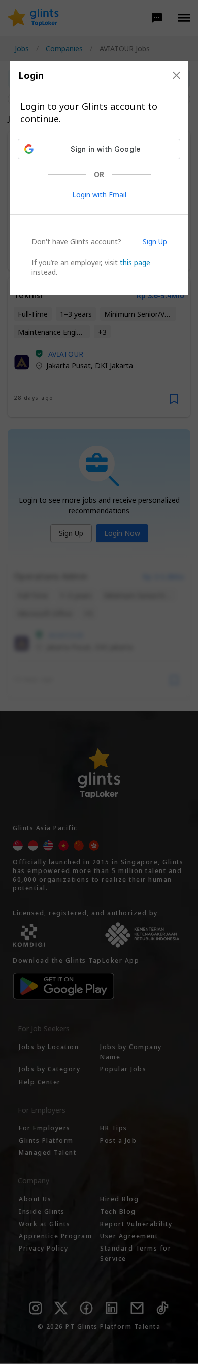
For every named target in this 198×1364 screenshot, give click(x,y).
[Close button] (176, 75)
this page (135, 262)
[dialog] (99, 178)
